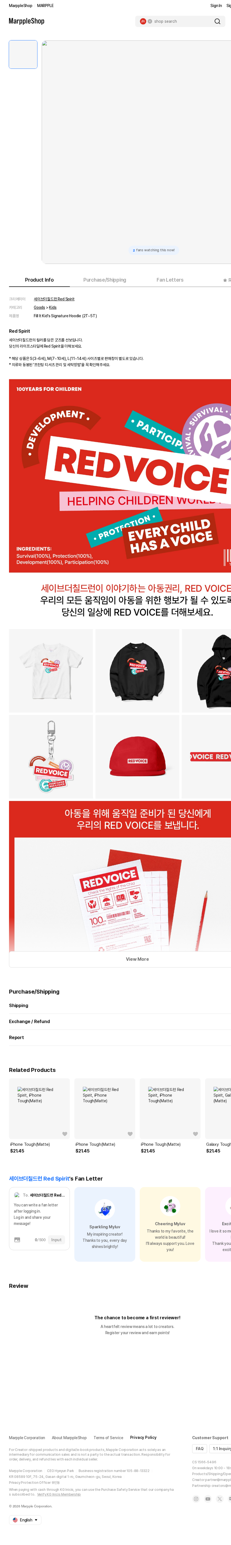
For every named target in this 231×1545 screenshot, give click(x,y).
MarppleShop (20, 5)
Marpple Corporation (27, 1438)
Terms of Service (108, 1438)
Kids (52, 307)
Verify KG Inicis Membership (59, 1494)
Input (56, 1240)
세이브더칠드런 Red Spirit (54, 299)
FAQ (199, 1448)
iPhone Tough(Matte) (30, 1144)
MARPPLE (45, 5)
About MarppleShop (69, 1438)
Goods (39, 307)
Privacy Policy (143, 1437)
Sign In (216, 5)
